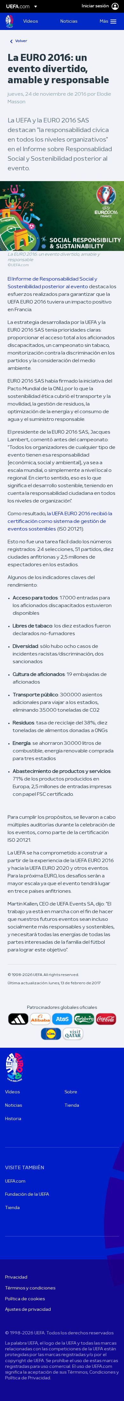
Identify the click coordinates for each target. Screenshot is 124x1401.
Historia (13, 1119)
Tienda (72, 1106)
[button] (107, 21)
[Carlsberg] (84, 1019)
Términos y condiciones (30, 1288)
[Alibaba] (40, 1019)
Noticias (13, 1106)
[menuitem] (36, 21)
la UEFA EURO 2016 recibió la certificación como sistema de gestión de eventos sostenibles (60, 522)
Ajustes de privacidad (28, 1310)
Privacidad (16, 1277)
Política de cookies (25, 1299)
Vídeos (12, 1092)
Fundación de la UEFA (27, 1194)
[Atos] (62, 1019)
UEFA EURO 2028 (9, 21)
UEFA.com (15, 1181)
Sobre (71, 1092)
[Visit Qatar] (73, 1034)
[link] (30, 21)
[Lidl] (51, 1034)
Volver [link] (21, 41)
